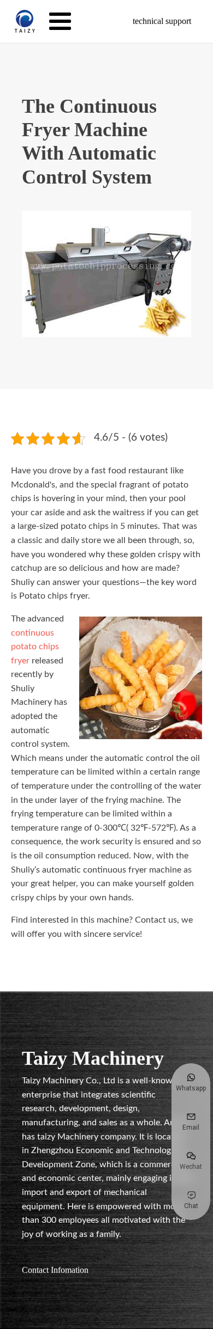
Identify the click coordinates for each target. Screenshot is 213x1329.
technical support (162, 21)
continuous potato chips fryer (35, 647)
